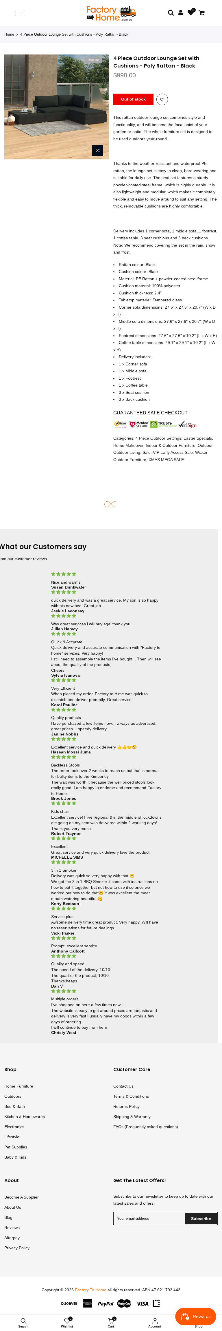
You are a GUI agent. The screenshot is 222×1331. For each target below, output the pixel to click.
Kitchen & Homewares (24, 1116)
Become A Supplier (21, 1197)
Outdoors (12, 1096)
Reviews (12, 1227)
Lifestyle (11, 1137)
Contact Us (123, 1086)
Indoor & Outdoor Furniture (170, 445)
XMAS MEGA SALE (166, 459)
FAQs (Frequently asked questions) (145, 1126)
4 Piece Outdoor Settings (158, 438)
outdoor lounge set (151, 117)
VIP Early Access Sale (173, 452)
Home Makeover (128, 445)
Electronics (14, 1126)
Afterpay (12, 1237)
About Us (12, 1207)
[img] (106, 574)
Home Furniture (18, 1086)
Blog (8, 1217)
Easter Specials (198, 438)
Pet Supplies (15, 1147)
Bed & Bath (14, 1106)
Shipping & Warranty (132, 1116)
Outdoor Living (126, 452)
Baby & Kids (15, 1157)
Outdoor (205, 445)
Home (9, 34)
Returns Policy (126, 1106)
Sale (147, 452)
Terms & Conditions (131, 1096)
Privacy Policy (16, 1248)
